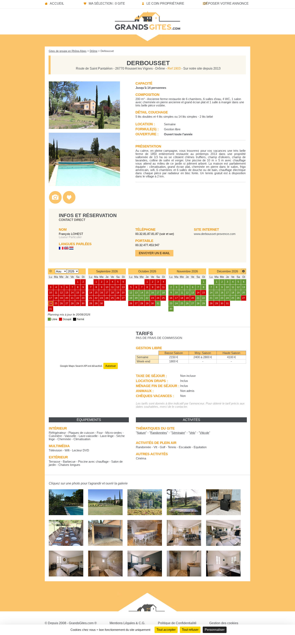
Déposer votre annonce (226, 3)
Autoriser (110, 365)
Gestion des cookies (223, 623)
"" (141, 432)
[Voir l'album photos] (55, 202)
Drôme (93, 51)
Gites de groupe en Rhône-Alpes (67, 51)
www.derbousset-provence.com (215, 234)
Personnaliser (215, 629)
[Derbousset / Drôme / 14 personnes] (84, 127)
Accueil (57, 3)
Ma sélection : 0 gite (107, 3)
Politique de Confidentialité (177, 623)
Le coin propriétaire (165, 3)
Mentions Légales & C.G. (127, 623)
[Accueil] (147, 19)
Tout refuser (190, 629)
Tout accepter (166, 629)
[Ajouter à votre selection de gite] (69, 202)
